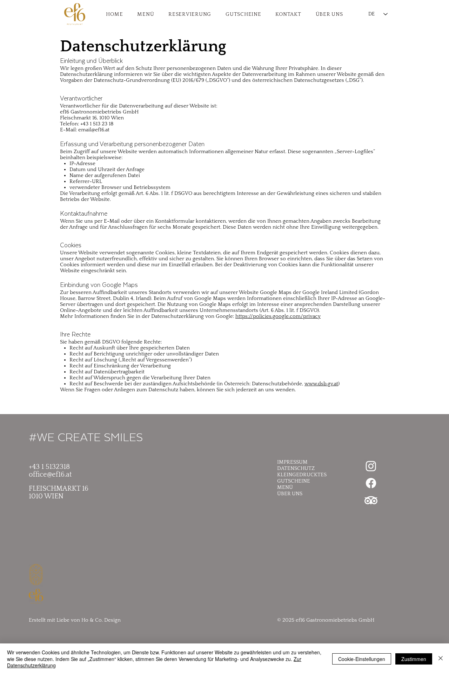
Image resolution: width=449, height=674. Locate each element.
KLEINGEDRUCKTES (302, 475)
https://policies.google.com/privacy (278, 316)
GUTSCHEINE (293, 481)
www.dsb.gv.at (321, 384)
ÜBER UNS (289, 494)
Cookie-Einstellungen (361, 658)
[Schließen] (440, 658)
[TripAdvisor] (371, 500)
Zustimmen (413, 658)
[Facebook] (371, 483)
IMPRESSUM (292, 462)
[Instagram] (371, 466)
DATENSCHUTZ (296, 468)
